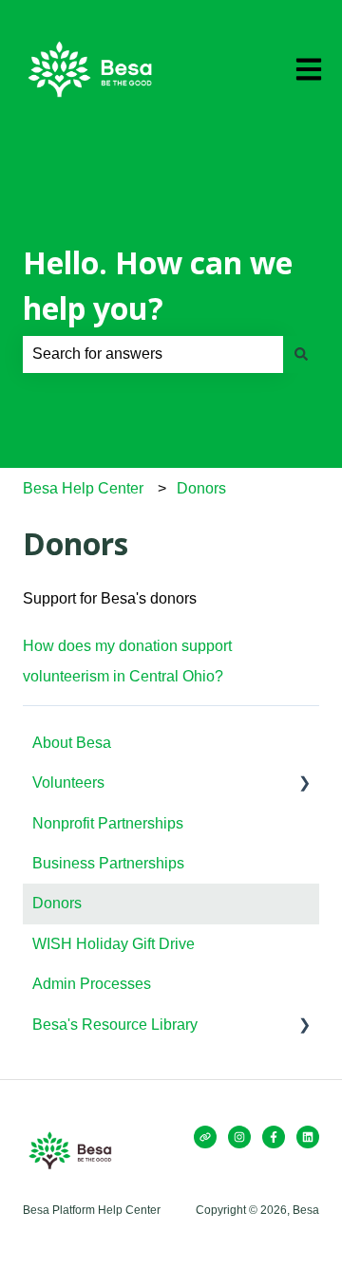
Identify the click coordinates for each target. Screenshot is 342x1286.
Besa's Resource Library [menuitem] (115, 1024)
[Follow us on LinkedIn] (307, 1137)
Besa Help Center (83, 488)
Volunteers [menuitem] (68, 782)
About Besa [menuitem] (71, 743)
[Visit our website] (205, 1137)
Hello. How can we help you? (158, 285)
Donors (201, 488)
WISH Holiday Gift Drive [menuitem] (113, 944)
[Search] (301, 354)
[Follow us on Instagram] (239, 1137)
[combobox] (153, 354)
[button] (304, 784)
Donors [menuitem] (57, 903)
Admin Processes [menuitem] (91, 984)
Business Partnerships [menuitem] (108, 863)
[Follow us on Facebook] (273, 1137)
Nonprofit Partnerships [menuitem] (107, 823)
